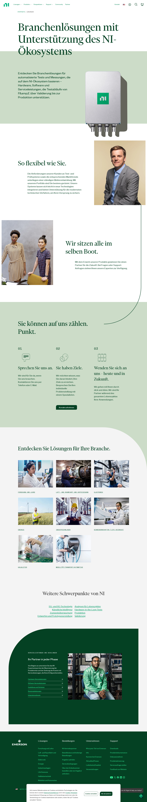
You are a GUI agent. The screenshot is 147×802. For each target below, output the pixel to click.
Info (87, 752)
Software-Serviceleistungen (37, 683)
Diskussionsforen (116, 757)
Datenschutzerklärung (51, 793)
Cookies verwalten (91, 793)
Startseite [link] (21, 12)
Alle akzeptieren (106, 793)
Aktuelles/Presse (92, 761)
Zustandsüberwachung (61, 612)
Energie (41, 764)
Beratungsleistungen (34, 691)
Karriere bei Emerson (94, 757)
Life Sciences (43, 772)
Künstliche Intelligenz (62, 609)
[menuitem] (17, 5)
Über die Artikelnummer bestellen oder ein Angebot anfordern (72, 771)
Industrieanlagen (44, 768)
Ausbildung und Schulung (36, 687)
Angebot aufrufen (68, 759)
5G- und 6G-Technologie (60, 606)
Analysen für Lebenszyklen (88, 606)
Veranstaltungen (92, 769)
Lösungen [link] (30, 12)
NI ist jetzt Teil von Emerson (96, 748)
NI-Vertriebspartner (69, 748)
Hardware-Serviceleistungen (37, 679)
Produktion (80, 612)
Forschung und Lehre (46, 748)
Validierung (80, 615)
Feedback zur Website (118, 769)
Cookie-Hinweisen (71, 793)
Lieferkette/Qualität (93, 765)
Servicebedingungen (69, 764)
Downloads (114, 748)
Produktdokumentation (118, 752)
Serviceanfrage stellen (118, 765)
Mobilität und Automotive (47, 780)
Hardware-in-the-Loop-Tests (88, 609)
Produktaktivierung (117, 761)
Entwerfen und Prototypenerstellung (55, 615)
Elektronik (42, 759)
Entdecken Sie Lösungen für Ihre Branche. (64, 448)
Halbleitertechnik (44, 776)
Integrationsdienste (34, 695)
